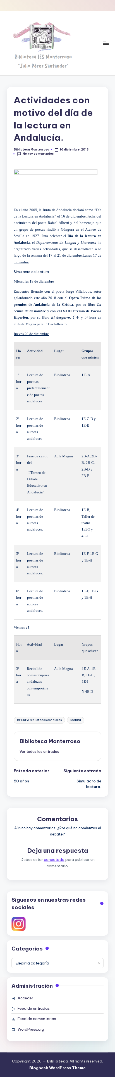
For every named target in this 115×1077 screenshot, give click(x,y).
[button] (39, 751)
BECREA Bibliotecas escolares (39, 720)
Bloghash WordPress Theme (57, 1067)
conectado (54, 859)
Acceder (25, 997)
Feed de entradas (34, 1008)
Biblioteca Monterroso (50, 741)
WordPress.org (31, 1029)
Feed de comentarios (37, 1018)
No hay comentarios (38, 154)
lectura (75, 720)
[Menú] (105, 43)
